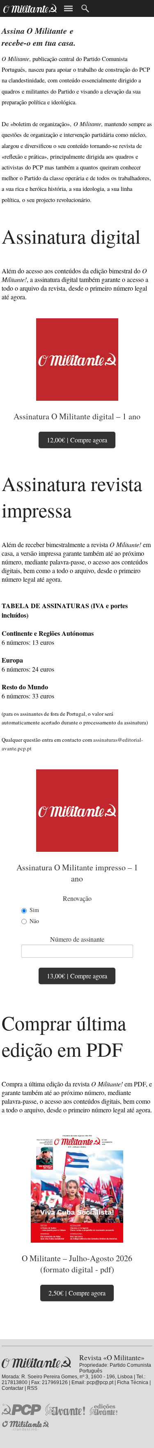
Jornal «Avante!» (65, 1409)
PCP (21, 1409)
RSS (32, 1388)
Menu (68, 8)
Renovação (77, 898)
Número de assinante (77, 939)
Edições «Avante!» (103, 1409)
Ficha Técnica (132, 1382)
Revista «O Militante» (36, 1362)
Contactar (12, 1388)
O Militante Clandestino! (26, 1426)
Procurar (85, 8)
